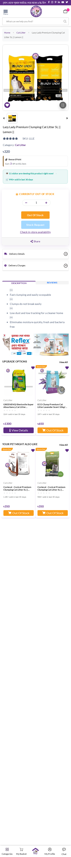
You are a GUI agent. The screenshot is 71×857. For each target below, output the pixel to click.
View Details (20, 430)
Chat (64, 854)
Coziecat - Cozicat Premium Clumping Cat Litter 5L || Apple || (51, 488)
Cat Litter (21, 32)
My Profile (49, 853)
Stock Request (35, 224)
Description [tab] (19, 283)
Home (7, 32)
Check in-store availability (35, 232)
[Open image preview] (62, 105)
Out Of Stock (35, 215)
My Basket (21, 853)
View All (63, 362)
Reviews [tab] (52, 282)
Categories (7, 853)
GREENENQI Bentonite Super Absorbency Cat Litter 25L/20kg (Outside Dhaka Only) (18, 405)
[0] (65, 11)
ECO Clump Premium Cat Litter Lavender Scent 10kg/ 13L (51, 405)
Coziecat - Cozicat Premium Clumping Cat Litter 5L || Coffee (17, 488)
